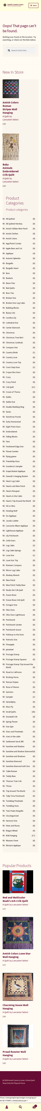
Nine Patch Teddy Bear (15, 585)
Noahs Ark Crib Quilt (14, 590)
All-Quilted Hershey (14, 223)
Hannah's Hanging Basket (17, 476)
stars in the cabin (13, 736)
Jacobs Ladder (12, 520)
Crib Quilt (10, 387)
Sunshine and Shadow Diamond (19, 751)
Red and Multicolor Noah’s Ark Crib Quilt (15, 899)
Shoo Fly (9, 706)
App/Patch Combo (13, 243)
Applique (9, 253)
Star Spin (9, 726)
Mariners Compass (14, 565)
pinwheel (9, 649)
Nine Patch (10, 580)
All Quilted (10, 218)
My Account (7, 1107)
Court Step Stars (13, 367)
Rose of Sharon (12, 687)
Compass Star (12, 347)
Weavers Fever (12, 840)
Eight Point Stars (13, 426)
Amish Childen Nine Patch (17, 228)
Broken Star (11, 298)
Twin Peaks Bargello (14, 811)
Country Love (11, 357)
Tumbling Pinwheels (14, 801)
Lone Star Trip (12, 560)
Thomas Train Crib (14, 781)
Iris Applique (11, 516)
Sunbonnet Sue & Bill (14, 741)
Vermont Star (11, 820)
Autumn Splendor (13, 258)
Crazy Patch (11, 382)
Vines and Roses (13, 825)
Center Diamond (13, 327)
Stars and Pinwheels (14, 731)
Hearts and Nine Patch (15, 486)
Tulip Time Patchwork (15, 796)
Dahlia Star (10, 402)
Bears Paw (10, 283)
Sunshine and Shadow (15, 746)
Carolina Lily (11, 317)
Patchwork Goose (13, 629)
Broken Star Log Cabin (15, 303)
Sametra (9, 692)
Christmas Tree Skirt (14, 337)
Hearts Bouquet (13, 491)
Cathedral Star (12, 322)
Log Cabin (10, 545)
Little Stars (10, 540)
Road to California (14, 672)
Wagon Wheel (11, 830)
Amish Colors (11, 238)
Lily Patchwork (12, 535)
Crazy (8, 377)
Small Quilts (11, 711)
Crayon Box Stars (13, 372)
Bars (8, 273)
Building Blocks (12, 307)
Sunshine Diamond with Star (18, 766)
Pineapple (10, 644)
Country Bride (12, 352)
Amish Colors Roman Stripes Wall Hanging (11, 107)
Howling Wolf (11, 511)
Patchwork (10, 619)
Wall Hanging (11, 835)
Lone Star (10, 555)
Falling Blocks (12, 436)
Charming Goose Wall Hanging (15, 1006)
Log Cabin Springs (13, 550)
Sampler (9, 697)
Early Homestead (13, 421)
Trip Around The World (15, 791)
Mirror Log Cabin (13, 570)
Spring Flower (12, 721)
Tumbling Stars (12, 806)
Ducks (8, 411)
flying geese (11, 456)
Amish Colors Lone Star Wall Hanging (17, 955)
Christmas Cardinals (14, 342)
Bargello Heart (12, 268)
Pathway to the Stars (15, 634)
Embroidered (11, 431)
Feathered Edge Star (15, 446)
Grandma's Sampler (14, 466)
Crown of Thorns (13, 392)
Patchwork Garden (14, 624)
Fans (8, 441)
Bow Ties (10, 293)
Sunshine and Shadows (15, 756)
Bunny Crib (10, 313)
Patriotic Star (11, 639)
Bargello (9, 263)
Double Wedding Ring (15, 407)
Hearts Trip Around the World (18, 501)
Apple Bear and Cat (14, 248)
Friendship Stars (13, 461)
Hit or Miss (10, 506)
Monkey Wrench (12, 575)
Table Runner (11, 771)
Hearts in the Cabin (14, 496)
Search (20, 1107)
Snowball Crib (11, 716)
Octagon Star (11, 605)
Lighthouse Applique (14, 530)
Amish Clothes (12, 233)
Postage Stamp (12, 654)
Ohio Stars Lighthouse (15, 614)
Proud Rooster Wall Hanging (14, 1053)
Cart (31, 1105)
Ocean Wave (11, 595)
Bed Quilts (10, 288)
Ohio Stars (10, 610)
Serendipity (10, 702)
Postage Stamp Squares (16, 659)
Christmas (10, 332)
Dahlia (8, 397)
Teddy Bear (11, 776)
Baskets (9, 278)
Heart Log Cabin (13, 481)
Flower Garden (12, 451)
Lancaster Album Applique (17, 525)
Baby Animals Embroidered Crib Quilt (11, 169)
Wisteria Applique (13, 845)
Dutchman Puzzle (13, 416)
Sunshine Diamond (14, 761)
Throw (9, 786)
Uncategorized (12, 815)
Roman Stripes (12, 682)
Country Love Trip (13, 362)
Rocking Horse (12, 677)
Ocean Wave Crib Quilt (15, 600)
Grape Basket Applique (15, 471)
